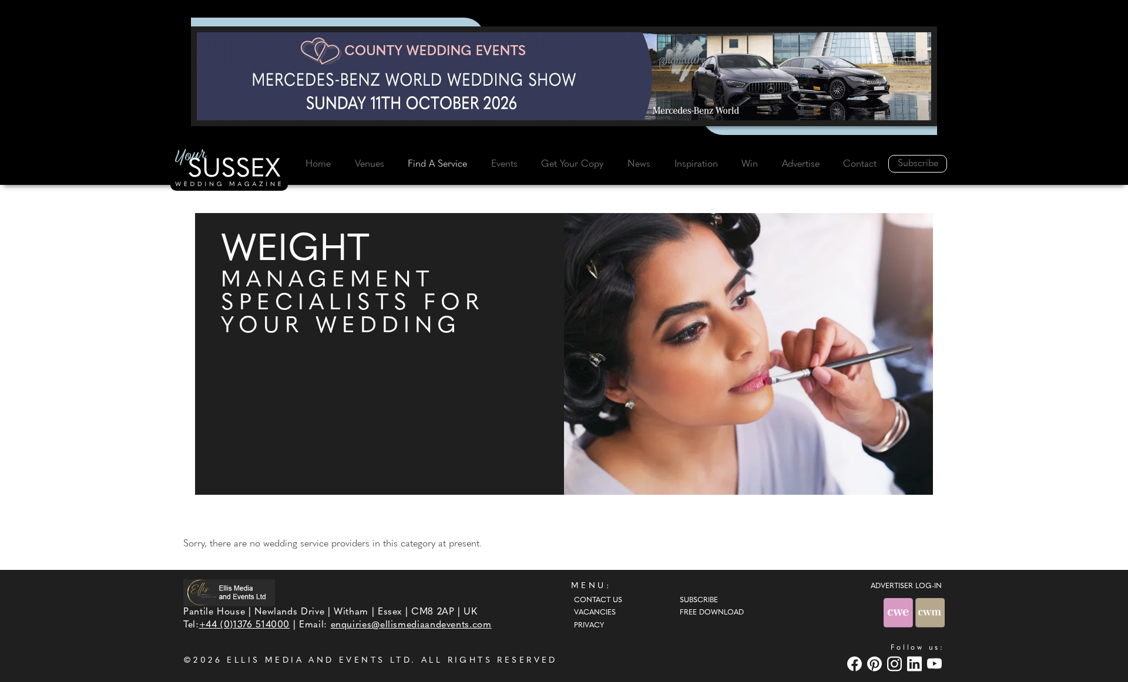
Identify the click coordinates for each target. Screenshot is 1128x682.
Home (318, 164)
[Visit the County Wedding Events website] (899, 612)
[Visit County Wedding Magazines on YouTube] (936, 663)
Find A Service (437, 164)
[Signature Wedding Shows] (564, 76)
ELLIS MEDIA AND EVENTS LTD (319, 660)
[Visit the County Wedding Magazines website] (930, 612)
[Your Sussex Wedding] (229, 169)
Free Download (712, 612)
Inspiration (696, 164)
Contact (860, 164)
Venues (369, 164)
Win (749, 164)
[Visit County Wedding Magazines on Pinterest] (876, 663)
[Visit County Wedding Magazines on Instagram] (896, 663)
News (638, 164)
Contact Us (598, 600)
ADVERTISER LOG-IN (906, 586)
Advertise (801, 164)
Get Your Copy (572, 164)
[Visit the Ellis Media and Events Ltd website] (229, 593)
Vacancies (595, 612)
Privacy (589, 625)
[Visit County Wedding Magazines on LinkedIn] (916, 663)
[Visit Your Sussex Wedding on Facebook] (856, 663)
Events (504, 164)
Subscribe (918, 163)
